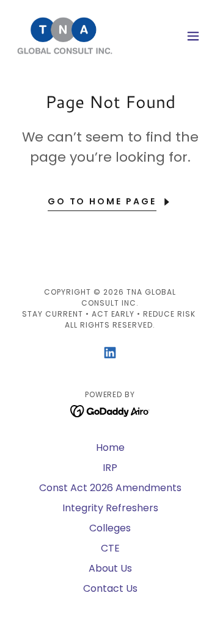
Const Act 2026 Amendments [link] (110, 488)
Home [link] (110, 447)
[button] (193, 36)
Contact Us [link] (110, 588)
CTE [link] (110, 548)
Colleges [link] (110, 528)
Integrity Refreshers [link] (110, 508)
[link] (65, 36)
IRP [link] (110, 468)
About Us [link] (110, 568)
